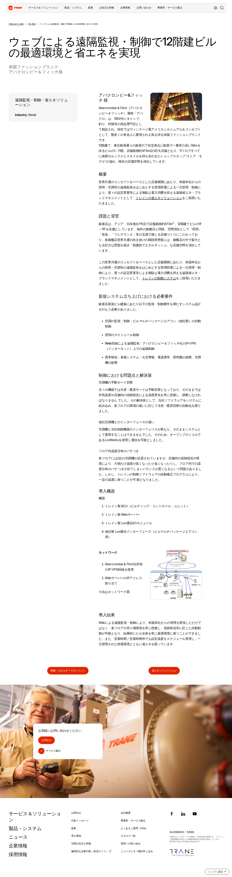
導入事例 (32, 24)
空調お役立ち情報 (16, 24)
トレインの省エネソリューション (159, 198)
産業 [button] (90, 7)
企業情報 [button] (125, 7)
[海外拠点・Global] (215, 8)
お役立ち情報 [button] (106, 7)
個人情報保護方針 (177, 832)
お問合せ (46, 740)
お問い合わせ (144, 7)
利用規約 (190, 832)
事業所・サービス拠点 (170, 7)
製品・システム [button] (73, 7)
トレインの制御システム (159, 278)
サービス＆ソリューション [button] (43, 7)
